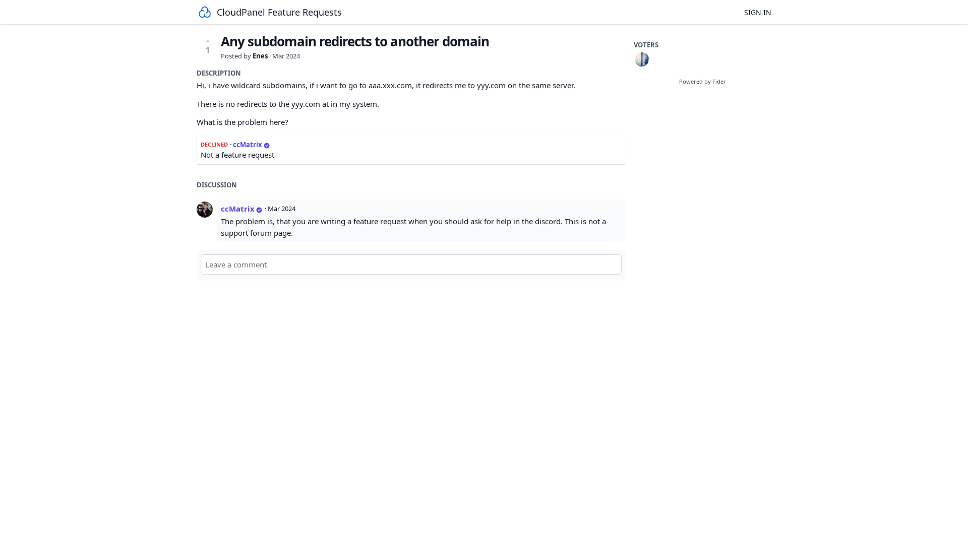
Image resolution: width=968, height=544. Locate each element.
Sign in (757, 12)
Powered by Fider (702, 81)
